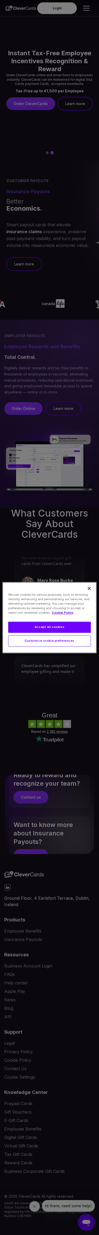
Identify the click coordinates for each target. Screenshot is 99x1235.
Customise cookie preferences (49, 641)
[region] (49, 617)
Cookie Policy (62, 612)
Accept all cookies (49, 627)
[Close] (89, 588)
